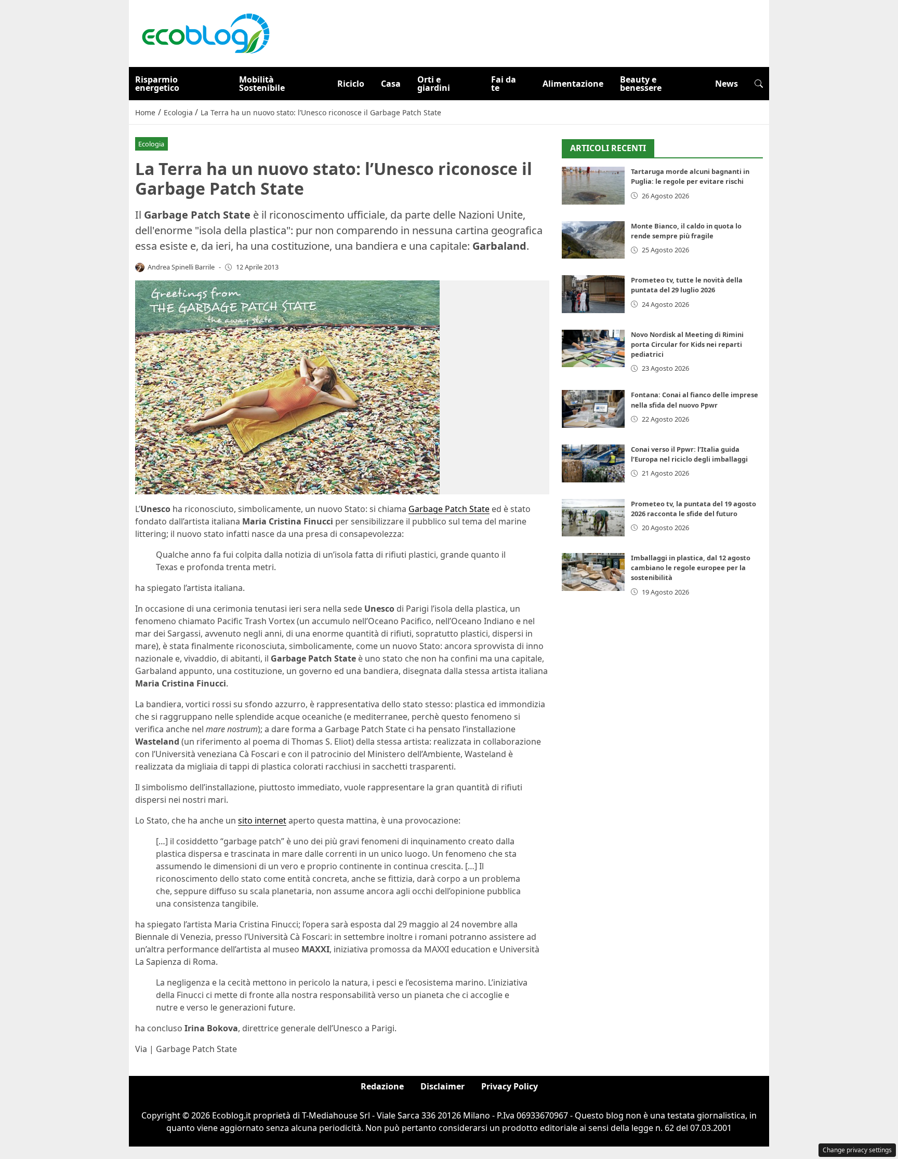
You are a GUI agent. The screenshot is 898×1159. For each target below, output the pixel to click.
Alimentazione (573, 83)
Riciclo (350, 83)
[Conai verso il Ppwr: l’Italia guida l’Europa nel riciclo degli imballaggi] (593, 463)
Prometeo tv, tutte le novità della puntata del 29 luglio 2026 (687, 285)
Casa (391, 83)
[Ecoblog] (205, 32)
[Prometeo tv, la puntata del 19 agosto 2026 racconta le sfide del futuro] (593, 518)
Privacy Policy (509, 1086)
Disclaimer (442, 1086)
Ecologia (151, 144)
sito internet (262, 820)
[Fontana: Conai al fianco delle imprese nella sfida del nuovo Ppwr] (593, 409)
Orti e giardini (433, 83)
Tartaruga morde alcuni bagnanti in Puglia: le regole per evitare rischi (690, 176)
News (726, 83)
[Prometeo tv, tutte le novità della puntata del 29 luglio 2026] (593, 295)
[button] (759, 83)
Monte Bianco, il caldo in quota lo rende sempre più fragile (686, 230)
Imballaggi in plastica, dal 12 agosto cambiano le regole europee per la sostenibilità (690, 567)
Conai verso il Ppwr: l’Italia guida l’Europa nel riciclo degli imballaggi (689, 454)
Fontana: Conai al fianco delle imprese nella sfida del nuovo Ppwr (694, 400)
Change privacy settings (857, 1149)
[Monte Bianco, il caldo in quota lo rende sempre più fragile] (593, 240)
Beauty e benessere (641, 83)
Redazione (382, 1086)
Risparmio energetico (157, 83)
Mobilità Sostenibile (262, 83)
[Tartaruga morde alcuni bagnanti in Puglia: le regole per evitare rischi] (593, 186)
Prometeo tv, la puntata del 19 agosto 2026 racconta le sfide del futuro (693, 508)
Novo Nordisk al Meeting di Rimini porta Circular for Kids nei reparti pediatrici (687, 344)
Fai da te (503, 83)
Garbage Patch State (449, 509)
